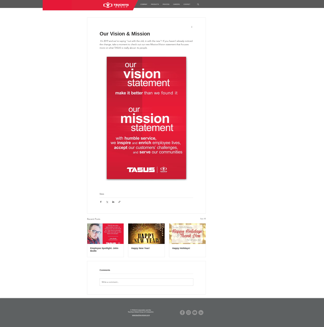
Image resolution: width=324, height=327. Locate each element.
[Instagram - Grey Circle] (188, 312)
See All (203, 219)
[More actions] (191, 26)
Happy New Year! (140, 248)
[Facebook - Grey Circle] (182, 312)
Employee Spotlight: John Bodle (104, 249)
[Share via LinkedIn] (113, 202)
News (102, 194)
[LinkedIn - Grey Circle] (200, 312)
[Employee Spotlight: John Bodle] (105, 233)
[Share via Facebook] (101, 202)
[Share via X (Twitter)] (107, 202)
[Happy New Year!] (146, 233)
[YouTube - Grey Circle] (194, 312)
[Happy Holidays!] (187, 233)
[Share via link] (119, 202)
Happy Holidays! (181, 248)
